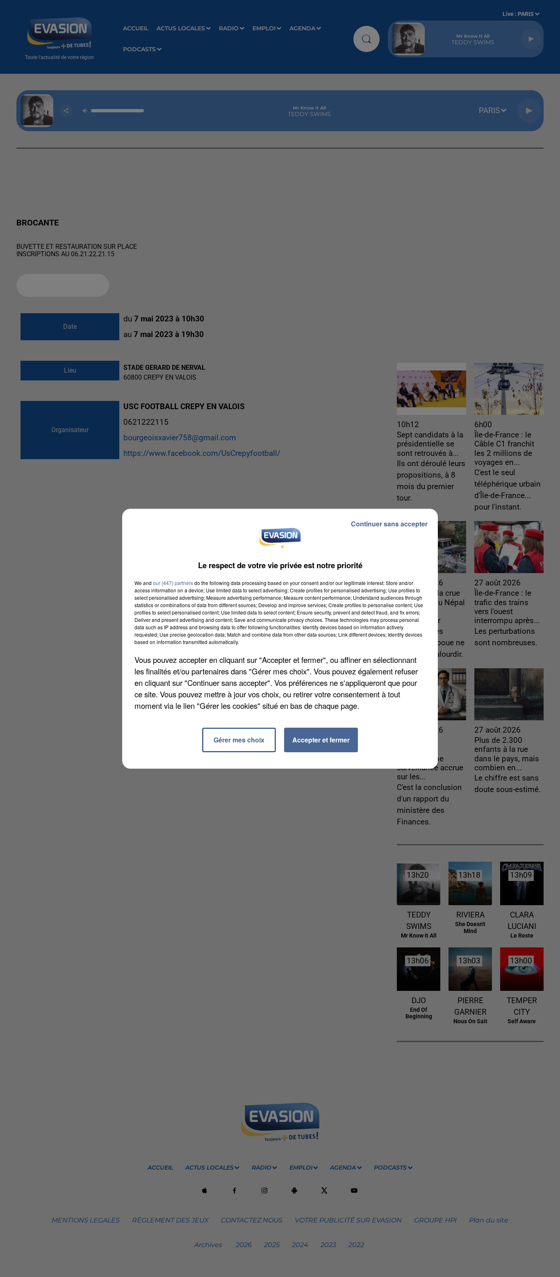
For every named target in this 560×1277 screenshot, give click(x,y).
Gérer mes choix (239, 739)
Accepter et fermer (321, 739)
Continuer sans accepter (389, 523)
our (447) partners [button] (173, 582)
